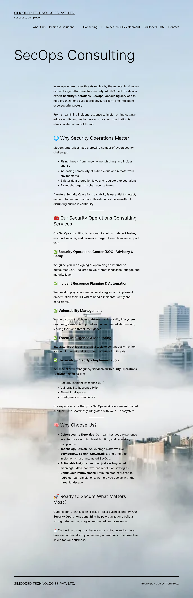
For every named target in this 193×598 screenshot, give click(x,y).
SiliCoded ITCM (154, 27)
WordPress (171, 583)
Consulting (90, 27)
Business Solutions (61, 27)
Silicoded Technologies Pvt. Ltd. (44, 13)
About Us (39, 27)
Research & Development (123, 27)
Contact (173, 27)
